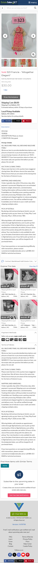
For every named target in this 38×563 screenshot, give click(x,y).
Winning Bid (6, 82)
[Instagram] (19, 555)
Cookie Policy (27, 546)
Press (27, 541)
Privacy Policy (27, 539)
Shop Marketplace (11, 97)
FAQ (10, 537)
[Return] (2, 8)
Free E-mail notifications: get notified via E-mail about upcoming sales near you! (19, 531)
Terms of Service (27, 537)
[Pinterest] (28, 555)
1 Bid (5, 90)
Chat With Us (20, 514)
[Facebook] (10, 555)
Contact (10, 546)
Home (5, 466)
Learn (10, 539)
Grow (10, 541)
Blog (10, 544)
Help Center (27, 544)
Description (5, 127)
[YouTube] (23, 555)
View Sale (32, 266)
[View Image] (5, 63)
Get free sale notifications (19, 495)
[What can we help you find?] (35, 8)
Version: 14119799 (19, 524)
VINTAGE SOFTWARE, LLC (23, 518)
